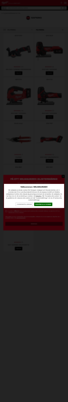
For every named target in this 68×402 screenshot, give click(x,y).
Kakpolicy (38, 196)
